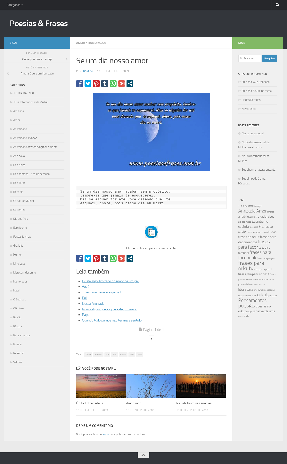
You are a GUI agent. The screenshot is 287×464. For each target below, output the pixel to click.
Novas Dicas (249, 109)
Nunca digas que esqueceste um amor (109, 309)
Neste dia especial (253, 133)
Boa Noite (19, 165)
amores (98, 354)
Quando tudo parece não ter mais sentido (112, 320)
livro (256, 290)
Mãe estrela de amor (247, 295)
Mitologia (19, 263)
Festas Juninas (22, 236)
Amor (80, 43)
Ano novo (19, 156)
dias (114, 354)
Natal (16, 290)
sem (140, 354)
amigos (258, 206)
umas (241, 316)
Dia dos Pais (20, 218)
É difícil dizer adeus (89, 403)
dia (107, 354)
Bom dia (18, 192)
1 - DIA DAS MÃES (246, 206)
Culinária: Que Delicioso (256, 82)
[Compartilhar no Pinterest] (96, 83)
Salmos (17, 362)
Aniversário (20, 129)
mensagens (269, 290)
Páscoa (17, 326)
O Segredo (19, 299)
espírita (243, 226)
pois (132, 354)
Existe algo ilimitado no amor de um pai (110, 281)
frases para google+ (266, 258)
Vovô (85, 286)
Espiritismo (20, 227)
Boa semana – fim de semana (31, 174)
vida (246, 316)
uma (272, 311)
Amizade (18, 111)
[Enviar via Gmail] (121, 83)
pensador (272, 295)
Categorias (13, 5)
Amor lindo (133, 403)
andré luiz (244, 216)
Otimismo (19, 308)
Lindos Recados (251, 100)
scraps (249, 311)
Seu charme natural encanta (258, 169)
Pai (84, 298)
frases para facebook (254, 255)
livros (260, 290)
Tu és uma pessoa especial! (101, 292)
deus (271, 216)
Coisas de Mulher (23, 201)
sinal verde (260, 311)
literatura (245, 289)
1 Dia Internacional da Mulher (30, 102)
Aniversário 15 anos (25, 138)
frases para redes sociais (264, 279)
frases (272, 231)
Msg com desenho (24, 272)
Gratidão (18, 245)
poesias (246, 306)
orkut (262, 295)
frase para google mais (258, 232)
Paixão (17, 317)
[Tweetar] (88, 83)
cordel (254, 216)
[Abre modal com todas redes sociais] (130, 83)
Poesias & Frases (39, 23)
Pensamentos (21, 335)
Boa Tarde (19, 183)
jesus (256, 284)
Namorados (97, 43)
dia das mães (244, 221)
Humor (17, 254)
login (105, 434)
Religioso (18, 353)
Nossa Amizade (93, 303)
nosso (123, 354)
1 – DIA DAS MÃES (24, 93)
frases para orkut (251, 266)
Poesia (17, 344)
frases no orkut (248, 237)
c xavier (262, 216)
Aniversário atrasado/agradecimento (35, 147)
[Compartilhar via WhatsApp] (113, 83)
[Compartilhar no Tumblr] (104, 83)
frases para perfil (261, 269)
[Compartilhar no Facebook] (79, 83)
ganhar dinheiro (245, 284)
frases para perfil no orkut (253, 274)
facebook (254, 227)
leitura (262, 284)
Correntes (19, 210)
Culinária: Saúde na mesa (257, 91)
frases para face (254, 244)
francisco (88, 71)
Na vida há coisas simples (194, 403)
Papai (86, 315)
